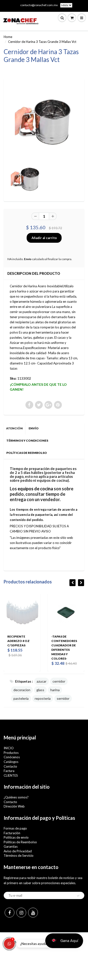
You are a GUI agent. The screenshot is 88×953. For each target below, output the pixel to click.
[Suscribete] (78, 896)
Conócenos (12, 757)
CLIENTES (11, 775)
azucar (41, 681)
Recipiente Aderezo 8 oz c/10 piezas (18, 641)
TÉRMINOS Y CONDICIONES (27, 440)
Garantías (11, 846)
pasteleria (21, 698)
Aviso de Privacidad (18, 851)
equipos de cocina (35, 488)
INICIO (9, 748)
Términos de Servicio (18, 855)
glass (40, 690)
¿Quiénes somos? (16, 797)
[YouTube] (33, 912)
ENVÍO (34, 428)
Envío (28, 259)
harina (55, 690)
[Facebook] (9, 912)
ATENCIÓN (14, 428)
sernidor (63, 698)
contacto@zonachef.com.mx (39, 5)
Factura (9, 771)
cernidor (59, 681)
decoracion (21, 690)
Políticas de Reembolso (20, 842)
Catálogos (11, 762)
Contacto (10, 766)
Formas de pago (15, 828)
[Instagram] (21, 912)
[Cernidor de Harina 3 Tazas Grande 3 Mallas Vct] (44, 120)
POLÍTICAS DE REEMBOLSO (26, 453)
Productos (11, 753)
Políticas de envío (16, 837)
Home (8, 37)
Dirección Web (14, 806)
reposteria (43, 698)
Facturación (12, 833)
